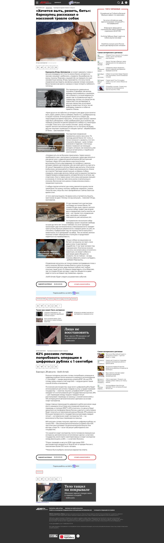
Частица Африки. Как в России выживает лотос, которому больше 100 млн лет (116, 387)
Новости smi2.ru (42, 345)
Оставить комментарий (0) (82, 284)
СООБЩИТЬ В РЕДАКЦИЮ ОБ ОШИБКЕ (104, 510)
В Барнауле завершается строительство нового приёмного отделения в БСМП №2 (113, 29)
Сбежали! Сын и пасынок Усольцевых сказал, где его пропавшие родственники (117, 56)
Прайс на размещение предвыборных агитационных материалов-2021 (70, 510)
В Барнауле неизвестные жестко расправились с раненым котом (84, 313)
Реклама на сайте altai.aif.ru (74, 508)
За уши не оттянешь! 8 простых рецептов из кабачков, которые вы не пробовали (117, 368)
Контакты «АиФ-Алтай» (56, 508)
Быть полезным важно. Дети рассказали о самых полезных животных (53, 320)
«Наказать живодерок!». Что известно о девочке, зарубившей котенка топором (54, 314)
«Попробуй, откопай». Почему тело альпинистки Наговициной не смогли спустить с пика (116, 88)
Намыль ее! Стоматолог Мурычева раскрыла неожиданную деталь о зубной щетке (116, 362)
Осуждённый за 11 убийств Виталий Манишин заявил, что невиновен (112, 14)
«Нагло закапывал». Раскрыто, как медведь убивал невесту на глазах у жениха (116, 380)
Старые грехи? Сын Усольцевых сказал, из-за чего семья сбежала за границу (116, 82)
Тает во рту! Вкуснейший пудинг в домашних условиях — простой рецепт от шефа (116, 355)
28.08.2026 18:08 (41, 351)
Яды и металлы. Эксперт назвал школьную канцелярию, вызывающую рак (115, 374)
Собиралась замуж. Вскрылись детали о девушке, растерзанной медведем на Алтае (115, 69)
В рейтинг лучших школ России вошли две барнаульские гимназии (112, 44)
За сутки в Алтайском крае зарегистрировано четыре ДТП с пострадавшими (112, 21)
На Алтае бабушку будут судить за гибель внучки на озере (113, 37)
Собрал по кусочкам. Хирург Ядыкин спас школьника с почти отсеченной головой (117, 75)
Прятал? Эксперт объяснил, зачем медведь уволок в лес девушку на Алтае (116, 63)
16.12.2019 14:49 (40, 7)
